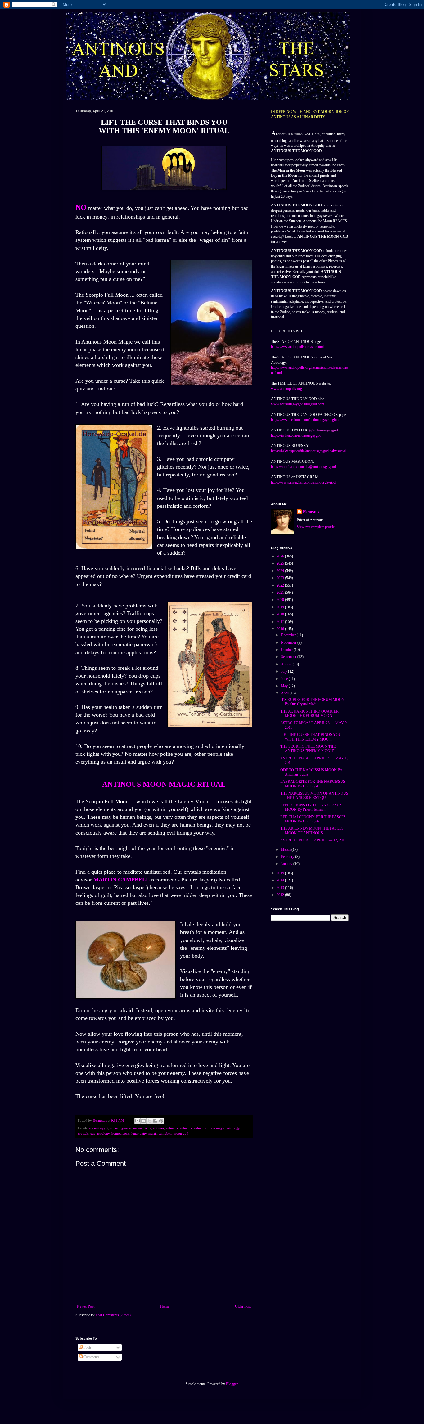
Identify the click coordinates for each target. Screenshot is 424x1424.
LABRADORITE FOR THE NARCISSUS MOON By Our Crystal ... (312, 783)
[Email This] (137, 1121)
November (289, 642)
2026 (281, 556)
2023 (281, 578)
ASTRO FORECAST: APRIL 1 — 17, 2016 (313, 840)
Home (164, 1306)
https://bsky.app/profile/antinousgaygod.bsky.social (308, 451)
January (287, 864)
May (285, 686)
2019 (281, 607)
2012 (281, 895)
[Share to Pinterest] (161, 1121)
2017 (281, 622)
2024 (281, 571)
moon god (181, 1133)
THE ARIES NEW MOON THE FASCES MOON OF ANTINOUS (312, 830)
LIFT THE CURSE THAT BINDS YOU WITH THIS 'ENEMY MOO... (310, 736)
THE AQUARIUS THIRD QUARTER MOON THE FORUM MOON (309, 713)
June (285, 679)
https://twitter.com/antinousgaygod (296, 435)
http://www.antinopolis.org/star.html (297, 347)
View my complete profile (316, 527)
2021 (281, 592)
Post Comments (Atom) (113, 1315)
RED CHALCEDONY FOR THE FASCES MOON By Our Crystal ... (313, 819)
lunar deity (139, 1133)
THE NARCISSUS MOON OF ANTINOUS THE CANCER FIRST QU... (314, 795)
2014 (281, 880)
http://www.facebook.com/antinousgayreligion (305, 419)
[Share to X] (149, 1121)
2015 (281, 873)
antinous (186, 1128)
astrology (233, 1128)
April (285, 693)
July (284, 671)
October (287, 649)
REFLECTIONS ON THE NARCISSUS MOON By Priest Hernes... (311, 807)
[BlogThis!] (143, 1121)
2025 (281, 563)
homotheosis (120, 1133)
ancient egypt (98, 1128)
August (287, 664)
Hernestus (311, 512)
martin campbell (160, 1133)
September (289, 657)
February (288, 856)
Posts (87, 1347)
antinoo (158, 1128)
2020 (281, 599)
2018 (281, 614)
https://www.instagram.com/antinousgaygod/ (303, 482)
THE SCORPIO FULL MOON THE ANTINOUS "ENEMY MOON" (308, 748)
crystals (83, 1133)
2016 (281, 629)
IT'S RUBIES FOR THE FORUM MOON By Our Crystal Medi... (312, 701)
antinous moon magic (209, 1128)
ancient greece (120, 1128)
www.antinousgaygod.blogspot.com (297, 404)
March (286, 849)
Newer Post (85, 1306)
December (289, 635)
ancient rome (142, 1128)
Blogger (231, 1384)
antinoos (172, 1128)
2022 (281, 585)
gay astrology (100, 1133)
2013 (281, 887)
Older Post (243, 1306)
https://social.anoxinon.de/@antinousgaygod (303, 467)
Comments (91, 1357)
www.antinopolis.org (286, 388)
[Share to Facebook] (155, 1121)
